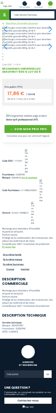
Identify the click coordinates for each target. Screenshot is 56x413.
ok (47, 374)
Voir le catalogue (29, 177)
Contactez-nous (28, 400)
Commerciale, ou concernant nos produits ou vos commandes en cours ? (27, 393)
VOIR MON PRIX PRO (28, 128)
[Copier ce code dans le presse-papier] (26, 161)
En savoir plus (9, 247)
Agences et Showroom (28, 364)
